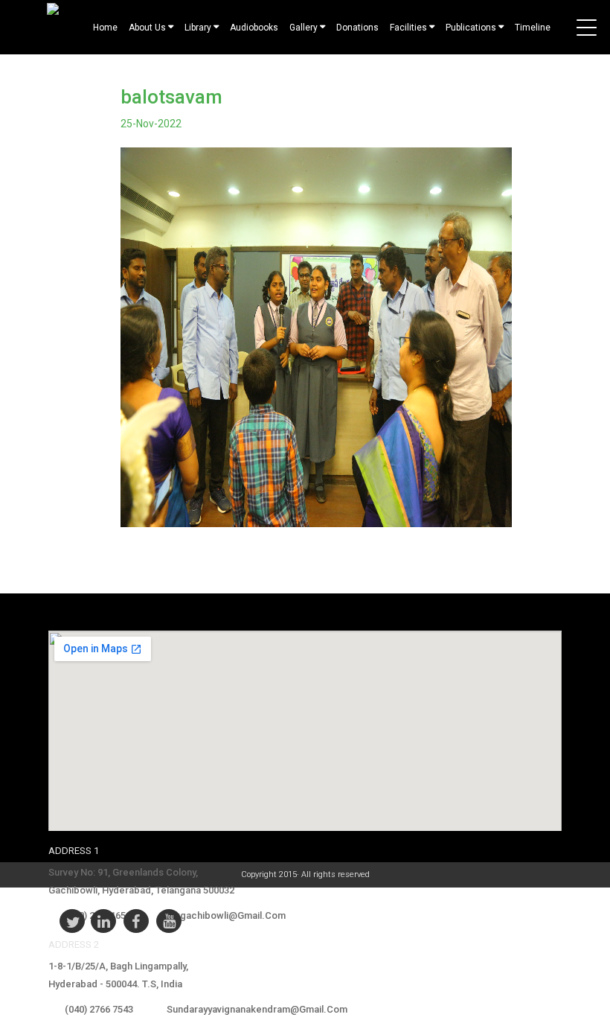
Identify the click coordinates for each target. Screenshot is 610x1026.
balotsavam (171, 97)
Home (105, 27)
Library (197, 27)
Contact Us (321, 60)
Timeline (532, 27)
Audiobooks (254, 27)
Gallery (303, 27)
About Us (147, 27)
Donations (357, 27)
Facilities (408, 27)
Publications (471, 27)
